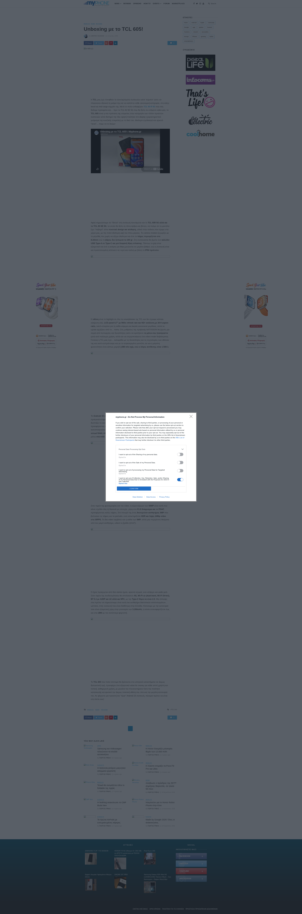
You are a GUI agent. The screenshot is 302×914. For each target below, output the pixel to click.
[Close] (192, 417)
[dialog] (151, 457)
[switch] (180, 454)
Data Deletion (138, 497)
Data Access (151, 497)
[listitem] (151, 449)
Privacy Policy (164, 497)
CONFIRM (134, 488)
